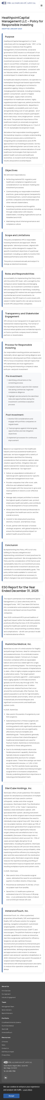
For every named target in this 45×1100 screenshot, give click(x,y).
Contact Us (5, 1048)
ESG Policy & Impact (8, 1052)
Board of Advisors (7, 1013)
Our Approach (6, 994)
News (3, 1045)
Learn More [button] (27, 1090)
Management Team (8, 1007)
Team (4, 1002)
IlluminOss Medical (8, 1026)
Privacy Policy (6, 1055)
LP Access (5, 1042)
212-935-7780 (10, 1071)
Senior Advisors (6, 1010)
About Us (5, 986)
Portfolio (5, 1018)
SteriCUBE (5, 1029)
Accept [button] (11, 1096)
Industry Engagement (9, 997)
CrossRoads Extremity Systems (11, 1022)
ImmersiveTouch (7, 1032)
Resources (6, 1037)
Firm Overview (6, 991)
